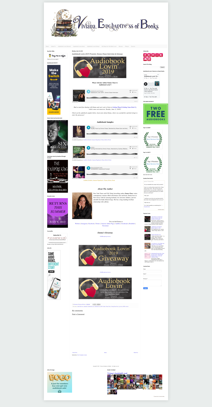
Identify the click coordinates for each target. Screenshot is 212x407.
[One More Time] (113, 378)
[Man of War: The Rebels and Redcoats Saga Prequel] (151, 378)
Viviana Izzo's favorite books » (159, 396)
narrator (127, 306)
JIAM (124, 306)
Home (47, 46)
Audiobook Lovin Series (79, 46)
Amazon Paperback (96, 139)
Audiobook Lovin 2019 (98, 306)
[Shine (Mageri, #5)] (142, 388)
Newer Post (74, 352)
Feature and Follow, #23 (156, 234)
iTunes (102, 139)
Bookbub (132, 224)
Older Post (136, 352)
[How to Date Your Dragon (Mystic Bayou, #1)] (122, 378)
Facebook (91, 224)
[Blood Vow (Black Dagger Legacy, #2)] (113, 393)
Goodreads (124, 224)
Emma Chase (108, 306)
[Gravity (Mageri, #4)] (138, 388)
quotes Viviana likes (149, 181)
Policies (127, 46)
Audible (85, 139)
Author (104, 306)
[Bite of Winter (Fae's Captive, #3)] (158, 388)
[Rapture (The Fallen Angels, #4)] (113, 388)
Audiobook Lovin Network (64, 46)
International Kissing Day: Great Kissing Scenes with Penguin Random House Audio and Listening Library (157, 255)
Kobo (106, 139)
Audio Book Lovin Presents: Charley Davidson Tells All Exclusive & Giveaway (157, 218)
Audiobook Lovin (91, 306)
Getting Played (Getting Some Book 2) (124, 107)
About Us (53, 46)
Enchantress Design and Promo (79, 304)
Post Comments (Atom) (82, 355)
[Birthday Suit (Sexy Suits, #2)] (158, 383)
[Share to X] (96, 304)
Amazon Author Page (107, 224)
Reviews (121, 46)
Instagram (84, 224)
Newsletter (105, 226)
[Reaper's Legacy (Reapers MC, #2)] (119, 383)
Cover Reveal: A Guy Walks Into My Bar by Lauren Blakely (157, 244)
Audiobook (85, 306)
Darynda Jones (147, 206)
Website (77, 224)
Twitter (97, 224)
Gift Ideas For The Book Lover (109, 46)
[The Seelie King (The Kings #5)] (109, 388)
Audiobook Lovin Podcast (93, 46)
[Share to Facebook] (98, 304)
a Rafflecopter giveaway (105, 236)
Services (133, 46)
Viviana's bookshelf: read (117, 373)
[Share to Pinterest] (100, 304)
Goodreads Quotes (161, 209)
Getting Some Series (115, 306)
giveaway (120, 306)
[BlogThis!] (95, 304)
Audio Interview (80, 306)
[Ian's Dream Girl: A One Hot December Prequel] (138, 382)
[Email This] (93, 304)
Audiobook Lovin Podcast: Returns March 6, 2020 (156, 227)
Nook (109, 139)
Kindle (89, 139)
